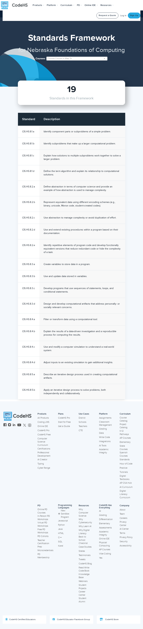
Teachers (83, 426)
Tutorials (124, 472)
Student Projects (82, 587)
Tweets (82, 559)
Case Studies (85, 546)
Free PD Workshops (42, 531)
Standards (125, 459)
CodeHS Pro (43, 430)
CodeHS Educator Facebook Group (73, 619)
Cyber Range (43, 468)
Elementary (125, 442)
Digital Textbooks (124, 478)
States (82, 551)
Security (123, 541)
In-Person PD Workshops (43, 518)
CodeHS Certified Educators (22, 619)
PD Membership (43, 556)
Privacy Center (123, 524)
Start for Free (64, 422)
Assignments (105, 417)
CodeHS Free (44, 434)
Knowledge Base (84, 576)
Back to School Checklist (83, 540)
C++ (60, 537)
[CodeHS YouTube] (19, 425)
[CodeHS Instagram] (9, 425)
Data (101, 433)
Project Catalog (123, 426)
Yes (100, 557)
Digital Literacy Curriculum (125, 494)
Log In (123, 15)
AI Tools (102, 445)
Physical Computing (104, 544)
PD (38, 505)
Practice (123, 468)
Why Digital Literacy (84, 532)
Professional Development (43, 454)
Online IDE (42, 426)
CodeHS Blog (85, 563)
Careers (123, 518)
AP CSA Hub (126, 483)
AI (100, 511)
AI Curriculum (126, 487)
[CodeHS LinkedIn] (14, 425)
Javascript (63, 520)
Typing (40, 463)
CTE (81, 430)
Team (122, 514)
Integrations (105, 441)
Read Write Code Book (84, 569)
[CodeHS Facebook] (4, 425)
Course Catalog (123, 419)
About (122, 509)
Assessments (105, 527)
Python (61, 525)
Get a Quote (64, 426)
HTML (61, 533)
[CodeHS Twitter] (24, 425)
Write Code (104, 437)
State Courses (124, 448)
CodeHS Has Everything (105, 506)
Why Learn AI (85, 526)
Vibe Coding (105, 553)
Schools (82, 422)
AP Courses (125, 438)
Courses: (41, 58)
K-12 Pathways (124, 433)
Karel (60, 545)
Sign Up (134, 15)
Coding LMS (43, 422)
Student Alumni (82, 600)
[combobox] (76, 58)
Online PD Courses (42, 511)
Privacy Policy (126, 537)
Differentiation (106, 519)
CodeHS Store (112, 619)
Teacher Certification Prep (43, 543)
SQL (60, 541)
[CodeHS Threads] (29, 425)
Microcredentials (45, 550)
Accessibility (125, 545)
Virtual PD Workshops (42, 524)
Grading (103, 428)
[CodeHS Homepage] (15, 5)
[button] (38, 5)
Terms (122, 533)
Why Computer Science (83, 512)
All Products (43, 417)
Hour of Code (126, 463)
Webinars (83, 581)
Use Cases (84, 414)
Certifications (43, 448)
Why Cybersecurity (85, 521)
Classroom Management (105, 423)
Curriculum (125, 414)
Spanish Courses (124, 454)
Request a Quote (107, 15)
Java (60, 529)
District (82, 417)
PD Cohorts (42, 536)
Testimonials (85, 555)
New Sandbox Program (65, 513)
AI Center (124, 529)
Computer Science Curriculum (42, 441)
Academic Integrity (103, 451)
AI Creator (42, 459)
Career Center (82, 593)
